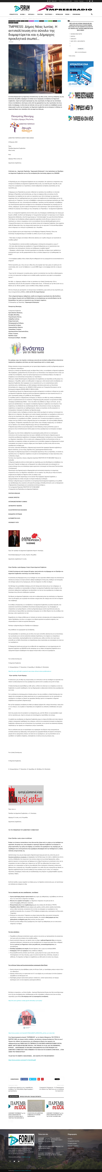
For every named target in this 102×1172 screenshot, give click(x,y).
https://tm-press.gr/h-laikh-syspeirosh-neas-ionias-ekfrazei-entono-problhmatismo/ (29, 671)
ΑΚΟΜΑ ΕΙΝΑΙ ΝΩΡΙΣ (76, 34)
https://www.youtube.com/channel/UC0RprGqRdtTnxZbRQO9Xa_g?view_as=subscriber (31, 1033)
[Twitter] (90, 1)
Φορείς (46, 21)
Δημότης (55, 21)
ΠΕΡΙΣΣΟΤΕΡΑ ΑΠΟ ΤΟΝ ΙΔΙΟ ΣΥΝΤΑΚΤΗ (30, 1096)
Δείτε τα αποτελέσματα (80, 52)
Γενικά (59, 21)
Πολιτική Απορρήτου (73, 1146)
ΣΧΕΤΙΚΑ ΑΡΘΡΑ (13, 1096)
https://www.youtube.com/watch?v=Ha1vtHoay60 (22, 1060)
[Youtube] (92, 1)
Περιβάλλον (59, 14)
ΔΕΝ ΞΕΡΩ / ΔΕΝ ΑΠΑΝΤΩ (78, 41)
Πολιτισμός (48, 14)
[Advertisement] (81, 136)
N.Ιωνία (22, 21)
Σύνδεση (76, 1)
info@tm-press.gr (25, 1157)
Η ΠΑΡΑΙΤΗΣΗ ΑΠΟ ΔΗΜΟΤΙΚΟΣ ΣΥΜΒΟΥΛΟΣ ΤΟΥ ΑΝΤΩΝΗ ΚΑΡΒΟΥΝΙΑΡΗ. (35, 1115)
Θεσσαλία (31, 14)
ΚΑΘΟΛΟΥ (73, 38)
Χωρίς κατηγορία (12, 21)
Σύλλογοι (50, 21)
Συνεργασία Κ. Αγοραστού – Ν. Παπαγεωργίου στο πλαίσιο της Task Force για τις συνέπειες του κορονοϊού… (51, 1089)
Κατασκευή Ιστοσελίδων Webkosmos (22, 1170)
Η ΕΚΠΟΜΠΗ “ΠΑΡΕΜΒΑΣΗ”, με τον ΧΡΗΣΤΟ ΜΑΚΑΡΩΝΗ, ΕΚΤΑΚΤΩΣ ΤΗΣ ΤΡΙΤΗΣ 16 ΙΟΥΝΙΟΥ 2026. (55, 1115)
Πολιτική (40, 14)
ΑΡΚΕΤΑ (73, 36)
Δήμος (27, 21)
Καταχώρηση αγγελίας (73, 1141)
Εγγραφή (81, 1)
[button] (92, 14)
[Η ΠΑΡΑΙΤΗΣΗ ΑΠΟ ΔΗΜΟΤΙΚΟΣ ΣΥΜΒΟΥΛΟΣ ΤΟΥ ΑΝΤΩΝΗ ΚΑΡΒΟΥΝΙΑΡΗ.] (36, 1106)
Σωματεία (36, 21)
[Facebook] (87, 1)
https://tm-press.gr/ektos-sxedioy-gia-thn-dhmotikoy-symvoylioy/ (25, 1000)
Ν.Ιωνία (22, 14)
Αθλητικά (18, 21)
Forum (67, 14)
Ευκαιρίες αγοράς (72, 1143)
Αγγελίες (70, 1138)
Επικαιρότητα (14, 14)
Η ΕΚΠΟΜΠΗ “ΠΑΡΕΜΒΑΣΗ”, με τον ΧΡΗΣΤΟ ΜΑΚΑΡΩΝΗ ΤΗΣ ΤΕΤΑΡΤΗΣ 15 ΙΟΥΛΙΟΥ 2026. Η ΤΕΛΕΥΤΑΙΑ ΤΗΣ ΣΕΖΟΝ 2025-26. (50, 1140)
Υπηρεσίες (41, 21)
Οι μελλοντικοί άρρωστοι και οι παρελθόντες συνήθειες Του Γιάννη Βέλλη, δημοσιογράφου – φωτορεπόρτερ (21, 1089)
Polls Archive (72, 56)
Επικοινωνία (76, 14)
